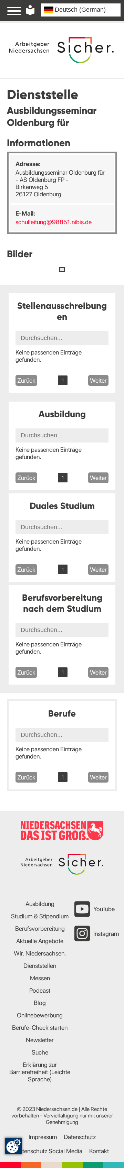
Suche (40, 1052)
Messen (40, 978)
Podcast (39, 990)
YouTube (104, 909)
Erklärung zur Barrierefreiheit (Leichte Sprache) (39, 1072)
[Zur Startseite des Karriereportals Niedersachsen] (61, 50)
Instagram (106, 933)
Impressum (43, 1136)
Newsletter (40, 1040)
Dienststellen (39, 965)
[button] (62, 269)
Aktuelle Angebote (39, 941)
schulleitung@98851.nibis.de (54, 222)
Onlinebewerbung (40, 1015)
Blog (40, 1002)
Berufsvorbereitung (40, 928)
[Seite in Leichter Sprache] (30, 10)
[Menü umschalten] (14, 10)
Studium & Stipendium (40, 916)
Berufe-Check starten (40, 1027)
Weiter (98, 380)
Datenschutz (80, 1136)
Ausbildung (39, 903)
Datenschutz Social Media (48, 1151)
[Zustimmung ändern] (13, 1146)
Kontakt (99, 1151)
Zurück (26, 380)
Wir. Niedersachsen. (40, 953)
